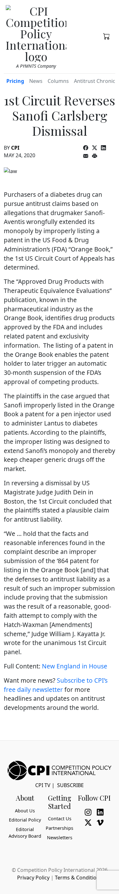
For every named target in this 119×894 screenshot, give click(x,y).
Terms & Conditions (78, 877)
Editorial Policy (25, 820)
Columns (58, 81)
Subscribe (70, 785)
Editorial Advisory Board (25, 832)
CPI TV (42, 785)
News (36, 81)
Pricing (15, 81)
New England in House (74, 666)
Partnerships (59, 828)
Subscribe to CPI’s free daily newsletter (56, 685)
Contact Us (59, 819)
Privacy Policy (33, 877)
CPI (15, 147)
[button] (106, 35)
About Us (25, 811)
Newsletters (59, 838)
